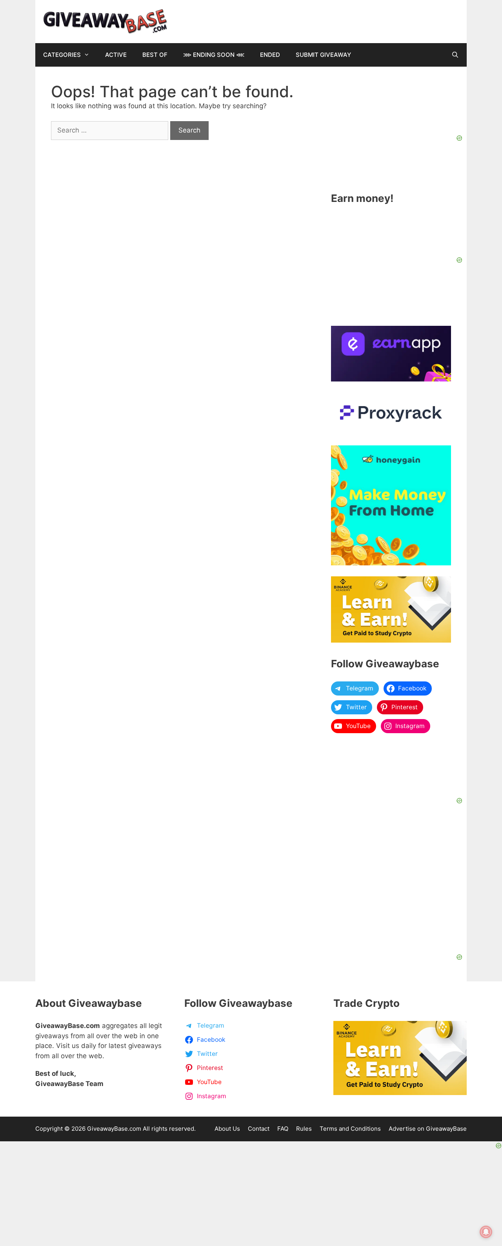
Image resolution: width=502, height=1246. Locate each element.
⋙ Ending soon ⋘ (213, 54)
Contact (258, 1128)
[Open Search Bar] (455, 55)
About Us (227, 1128)
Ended (270, 54)
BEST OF (154, 54)
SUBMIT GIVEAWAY (323, 54)
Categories (62, 54)
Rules (304, 1128)
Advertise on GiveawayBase (428, 1128)
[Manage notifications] (486, 1232)
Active (116, 54)
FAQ (282, 1128)
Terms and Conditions (350, 1128)
